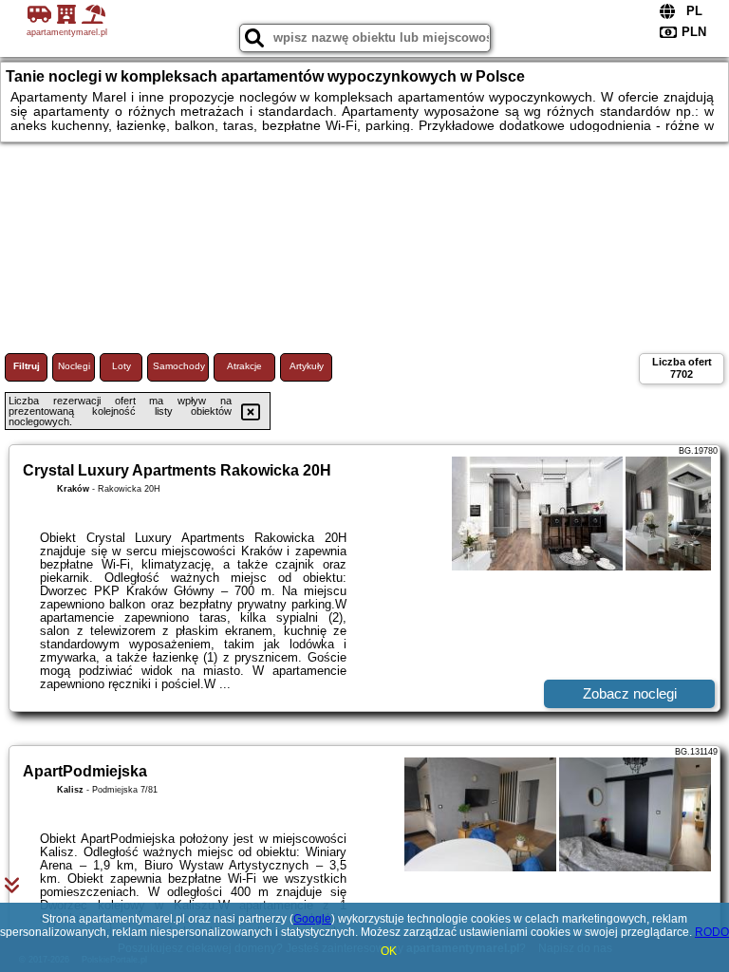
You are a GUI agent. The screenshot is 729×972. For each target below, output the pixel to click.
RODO (712, 932)
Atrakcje (244, 366)
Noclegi (74, 366)
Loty (121, 366)
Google (312, 918)
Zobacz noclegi (630, 693)
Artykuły (307, 366)
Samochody (179, 366)
